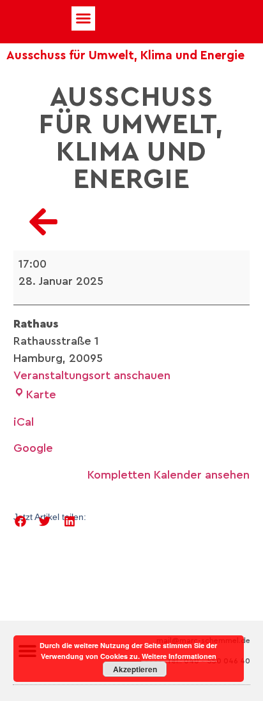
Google (33, 448)
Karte (41, 394)
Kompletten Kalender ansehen (168, 475)
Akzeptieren (135, 669)
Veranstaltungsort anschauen (91, 375)
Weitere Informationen (179, 656)
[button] (83, 18)
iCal (23, 422)
